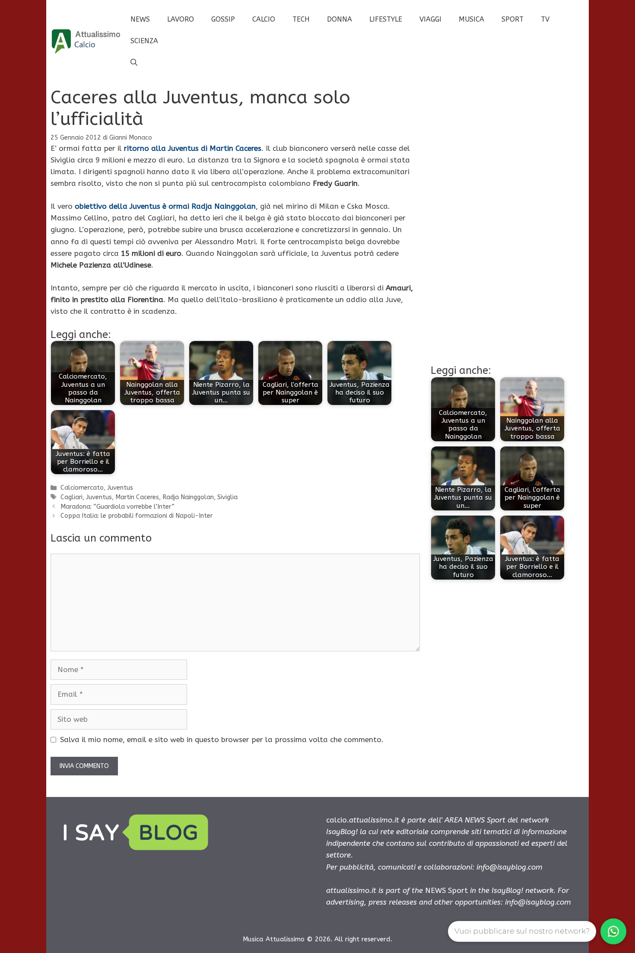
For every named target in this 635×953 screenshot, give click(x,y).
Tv (545, 19)
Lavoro (180, 19)
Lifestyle (385, 19)
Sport (513, 19)
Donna (339, 19)
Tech (301, 19)
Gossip (223, 19)
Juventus (120, 487)
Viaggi (430, 19)
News (140, 19)
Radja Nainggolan (188, 497)
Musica (471, 19)
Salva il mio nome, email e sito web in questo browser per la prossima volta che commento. (222, 739)
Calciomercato (82, 487)
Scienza (144, 41)
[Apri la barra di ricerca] (134, 62)
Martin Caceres (137, 497)
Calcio (263, 19)
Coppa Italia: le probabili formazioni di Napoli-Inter (136, 516)
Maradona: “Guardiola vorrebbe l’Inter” (117, 506)
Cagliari (71, 497)
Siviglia (227, 497)
